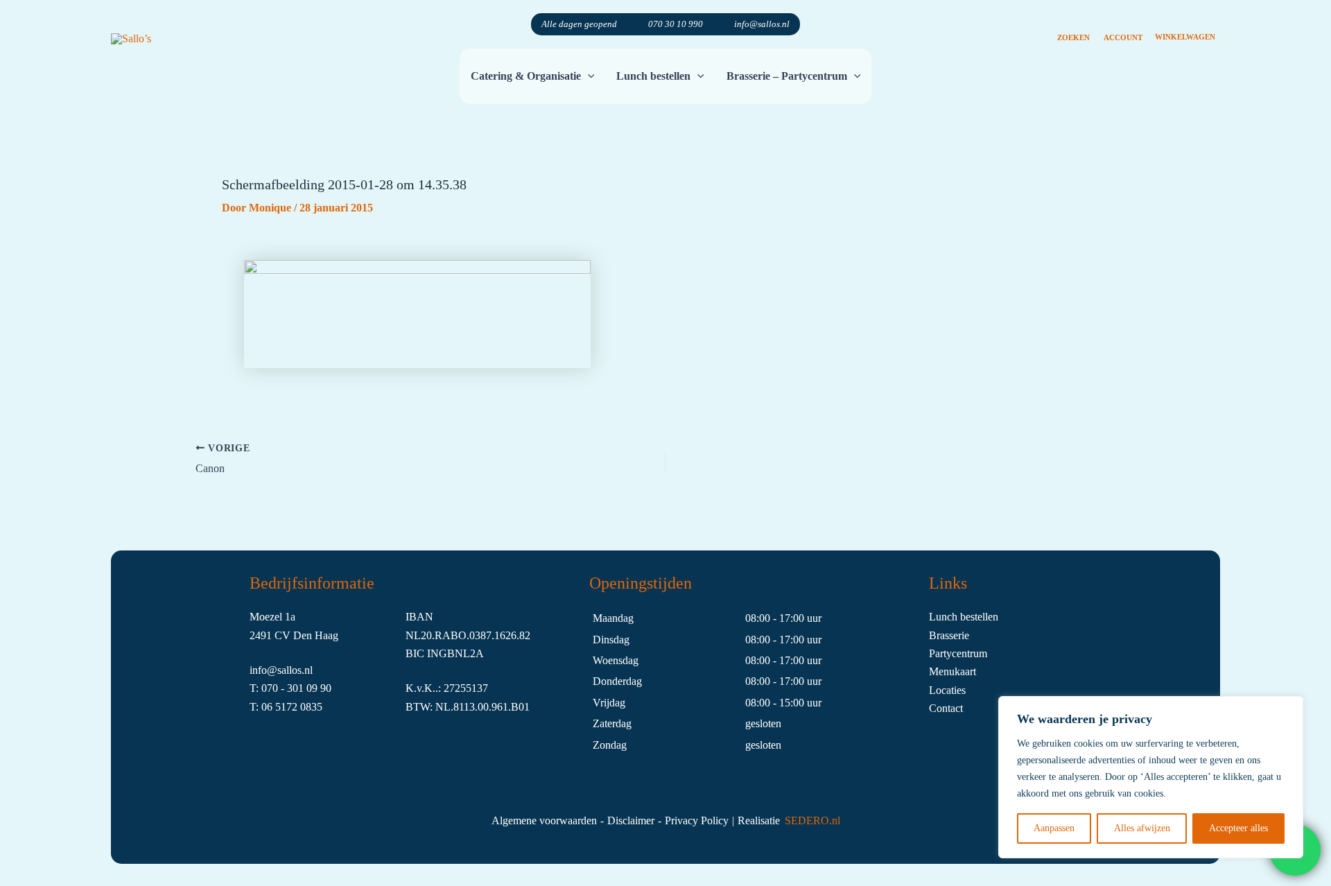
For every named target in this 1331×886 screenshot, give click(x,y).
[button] (1073, 25)
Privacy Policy (697, 820)
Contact (946, 708)
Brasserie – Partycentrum (787, 76)
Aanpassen (1054, 828)
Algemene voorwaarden (544, 820)
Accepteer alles (1238, 828)
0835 (311, 707)
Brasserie (949, 635)
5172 (287, 707)
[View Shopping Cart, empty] (1184, 24)
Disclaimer (630, 820)
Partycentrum (958, 653)
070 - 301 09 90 (296, 688)
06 (268, 707)
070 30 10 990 (675, 24)
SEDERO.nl (812, 820)
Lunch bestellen (653, 76)
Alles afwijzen (1142, 828)
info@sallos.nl (762, 24)
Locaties (947, 690)
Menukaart (952, 671)
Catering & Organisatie (526, 76)
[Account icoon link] (1123, 25)
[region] (1150, 777)
